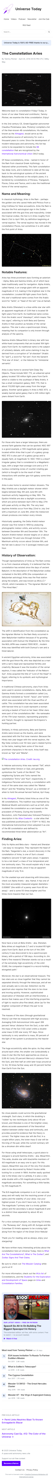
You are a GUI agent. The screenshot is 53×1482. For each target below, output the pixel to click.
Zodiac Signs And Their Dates (16, 1257)
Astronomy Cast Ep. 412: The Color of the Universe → (23, 1435)
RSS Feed (26, 25)
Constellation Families (12, 1283)
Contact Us (20, 1470)
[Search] (49, 32)
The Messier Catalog (31, 1264)
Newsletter (31, 19)
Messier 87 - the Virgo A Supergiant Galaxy (29, 1395)
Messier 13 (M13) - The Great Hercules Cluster (27, 1385)
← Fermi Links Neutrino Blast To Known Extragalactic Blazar (22, 1421)
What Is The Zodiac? (34, 1254)
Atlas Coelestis (25, 818)
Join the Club (43, 19)
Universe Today (28, 9)
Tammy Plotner (10, 59)
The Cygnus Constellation (20, 1375)
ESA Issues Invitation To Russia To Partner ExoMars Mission (29, 1357)
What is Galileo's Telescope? (22, 1366)
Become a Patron (11, 1463)
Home (6, 19)
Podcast (22, 19)
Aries (38, 1280)
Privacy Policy (32, 1470)
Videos (14, 19)
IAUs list (40, 1273)
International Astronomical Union (17, 153)
